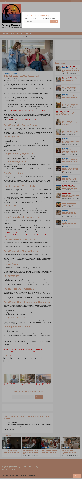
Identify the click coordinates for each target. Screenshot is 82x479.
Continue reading (41, 25)
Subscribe (54, 21)
